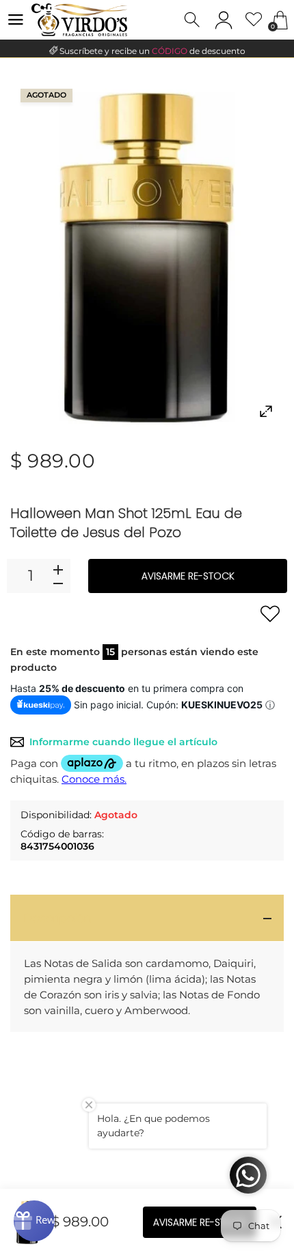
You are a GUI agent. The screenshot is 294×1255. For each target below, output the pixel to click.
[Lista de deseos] (254, 20)
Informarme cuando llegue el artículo (123, 742)
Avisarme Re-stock (188, 576)
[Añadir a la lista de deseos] (270, 613)
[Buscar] (193, 20)
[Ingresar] (223, 19)
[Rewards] (34, 1220)
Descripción (57, 918)
